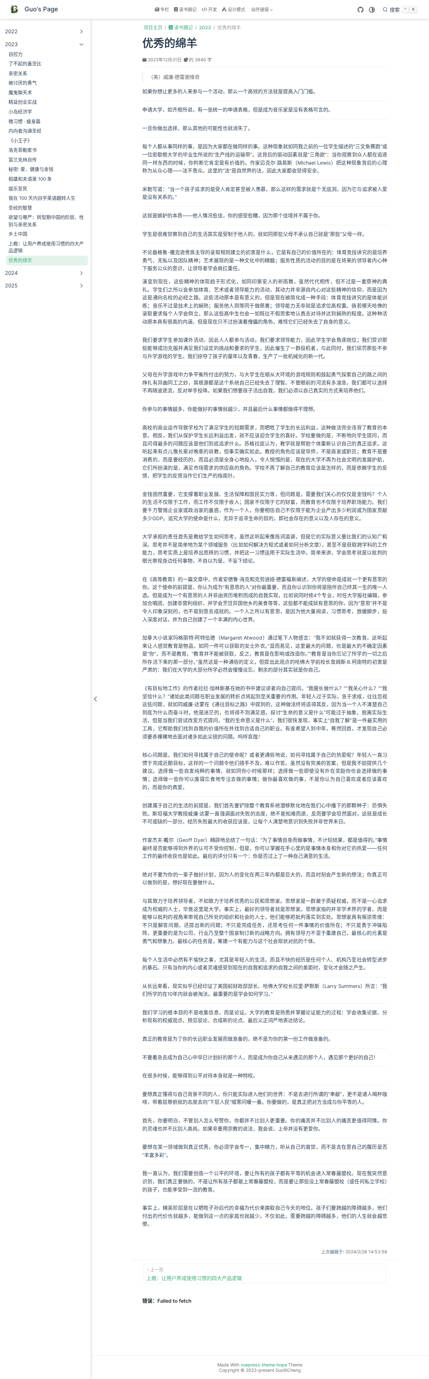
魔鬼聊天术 (20, 92)
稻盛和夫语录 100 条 (30, 179)
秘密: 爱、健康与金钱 (30, 169)
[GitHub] (361, 10)
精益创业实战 (22, 102)
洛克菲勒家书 (22, 150)
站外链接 (259, 10)
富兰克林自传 (22, 160)
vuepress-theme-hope (264, 1364)
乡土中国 (17, 234)
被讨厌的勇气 (22, 83)
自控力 (15, 54)
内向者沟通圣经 (24, 131)
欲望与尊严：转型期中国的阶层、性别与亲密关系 (46, 220)
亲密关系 (17, 73)
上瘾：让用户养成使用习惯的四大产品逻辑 (46, 247)
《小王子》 (20, 141)
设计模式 (236, 9)
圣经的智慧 (20, 208)
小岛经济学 (20, 112)
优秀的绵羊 (20, 260)
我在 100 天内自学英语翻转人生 (41, 198)
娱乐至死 (17, 189)
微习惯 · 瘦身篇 (24, 121)
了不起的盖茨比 (24, 64)
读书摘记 (188, 9)
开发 (212, 9)
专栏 (164, 9)
